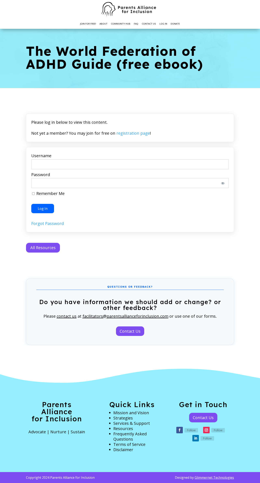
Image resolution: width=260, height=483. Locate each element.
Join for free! (88, 23)
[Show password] (223, 183)
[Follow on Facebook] (179, 430)
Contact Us (149, 23)
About (103, 23)
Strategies (123, 418)
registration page (133, 133)
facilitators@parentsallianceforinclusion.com (125, 316)
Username (41, 155)
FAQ (136, 23)
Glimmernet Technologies (214, 477)
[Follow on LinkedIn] (195, 438)
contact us (67, 316)
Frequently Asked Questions (130, 436)
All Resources (43, 247)
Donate (175, 23)
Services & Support (131, 423)
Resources (123, 428)
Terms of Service (129, 444)
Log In (163, 23)
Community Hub (120, 23)
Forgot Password (47, 223)
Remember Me (50, 193)
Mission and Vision (131, 412)
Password (40, 174)
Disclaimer (123, 449)
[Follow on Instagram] (206, 430)
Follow (191, 430)
